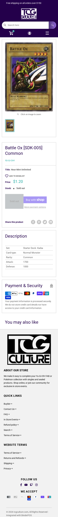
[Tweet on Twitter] (45, 222)
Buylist (7, 404)
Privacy (7, 468)
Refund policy (10, 425)
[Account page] (29, 33)
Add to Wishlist (17, 176)
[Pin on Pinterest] (39, 222)
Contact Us (9, 409)
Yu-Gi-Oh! (10, 160)
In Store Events (11, 419)
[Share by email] (51, 222)
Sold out (14, 201)
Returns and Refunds (14, 458)
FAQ (6, 414)
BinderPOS (26, 515)
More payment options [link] (35, 207)
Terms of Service (11, 435)
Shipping (8, 463)
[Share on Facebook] (33, 222)
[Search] (52, 25)
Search (7, 430)
